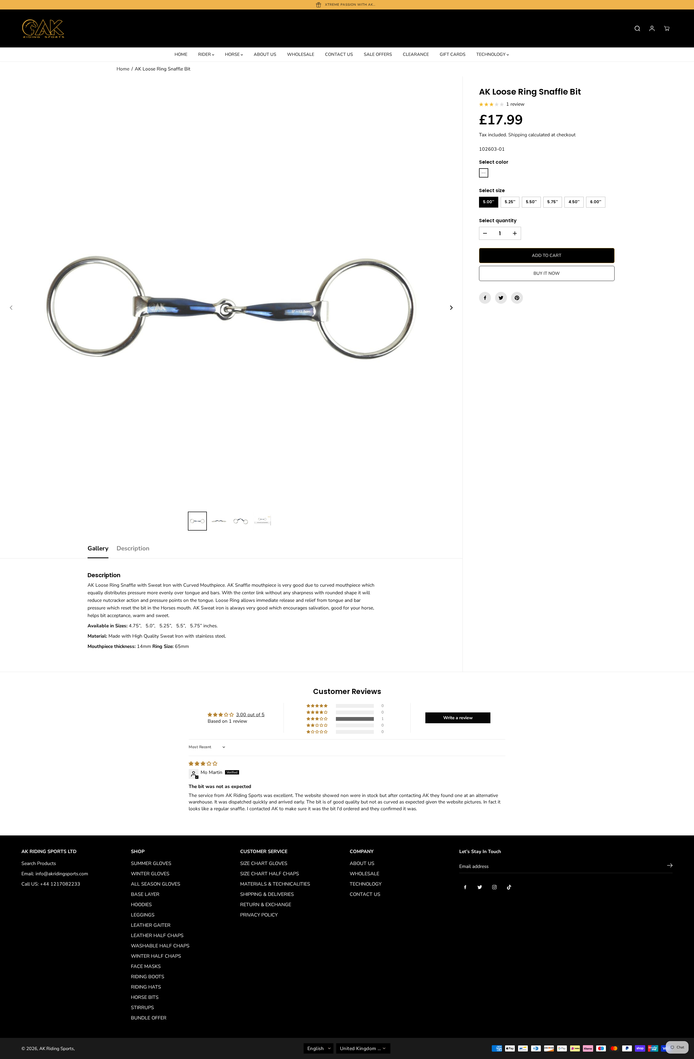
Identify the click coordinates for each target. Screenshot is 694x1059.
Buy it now (547, 273)
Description (133, 548)
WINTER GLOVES (150, 873)
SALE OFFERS (378, 54)
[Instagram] (494, 887)
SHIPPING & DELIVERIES (267, 894)
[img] (203, 763)
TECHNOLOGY (491, 54)
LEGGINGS (143, 915)
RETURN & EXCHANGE (265, 904)
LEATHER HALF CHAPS (157, 935)
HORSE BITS (145, 997)
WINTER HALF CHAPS (156, 956)
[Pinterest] (517, 298)
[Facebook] (485, 298)
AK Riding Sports (56, 1048)
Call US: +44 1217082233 (50, 884)
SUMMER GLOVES (151, 863)
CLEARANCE (416, 54)
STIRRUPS (142, 1007)
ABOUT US (265, 54)
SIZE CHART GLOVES (263, 863)
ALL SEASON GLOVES (155, 884)
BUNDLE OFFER (148, 1018)
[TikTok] (509, 887)
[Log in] (652, 28)
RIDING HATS (146, 987)
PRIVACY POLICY (259, 915)
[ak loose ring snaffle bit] (231, 307)
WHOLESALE (300, 54)
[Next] (451, 308)
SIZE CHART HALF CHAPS (269, 873)
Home (123, 69)
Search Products (38, 863)
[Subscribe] (670, 866)
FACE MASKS (146, 966)
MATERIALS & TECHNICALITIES (275, 884)
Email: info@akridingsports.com (54, 873)
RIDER (205, 54)
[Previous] (11, 308)
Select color (493, 162)
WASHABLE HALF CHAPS (160, 945)
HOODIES (141, 904)
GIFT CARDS (452, 54)
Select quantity (498, 220)
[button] (317, 719)
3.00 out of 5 (250, 714)
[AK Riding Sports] (43, 28)
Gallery (98, 548)
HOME (181, 54)
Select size (492, 190)
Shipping (517, 134)
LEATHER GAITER (151, 925)
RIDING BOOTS (147, 976)
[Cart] (667, 28)
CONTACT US (339, 54)
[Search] (637, 28)
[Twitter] (501, 298)
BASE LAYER (145, 894)
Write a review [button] (458, 718)
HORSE (233, 54)
